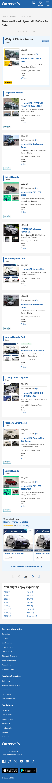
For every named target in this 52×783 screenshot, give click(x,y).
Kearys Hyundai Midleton (15, 522)
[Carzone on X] (15, 763)
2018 (6, 602)
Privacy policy (7, 647)
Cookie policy (7, 652)
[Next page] (33, 576)
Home (4, 17)
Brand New (31, 616)
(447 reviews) (24, 526)
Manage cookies (8, 669)
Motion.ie (5, 737)
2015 (29, 595)
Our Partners (7, 643)
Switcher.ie (6, 723)
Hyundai (22, 17)
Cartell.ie (5, 710)
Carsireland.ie (7, 715)
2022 (6, 609)
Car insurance (7, 694)
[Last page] (39, 576)
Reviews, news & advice (10, 685)
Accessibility (6, 665)
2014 (6, 595)
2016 (6, 599)
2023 (29, 609)
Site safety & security (10, 656)
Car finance (6, 690)
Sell (34, 6)
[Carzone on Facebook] (4, 763)
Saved (40, 6)
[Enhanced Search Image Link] (8, 62)
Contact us (6, 634)
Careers (5, 638)
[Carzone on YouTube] (21, 763)
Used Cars (13, 17)
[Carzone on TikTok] (33, 763)
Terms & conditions (9, 660)
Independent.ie (7, 719)
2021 (29, 606)
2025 (29, 613)
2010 (6, 592)
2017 (29, 599)
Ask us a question (8, 699)
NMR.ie (5, 732)
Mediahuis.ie (6, 728)
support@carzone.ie (14, 754)
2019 (29, 602)
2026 (6, 616)
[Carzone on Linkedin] (27, 763)
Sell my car (6, 681)
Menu (48, 6)
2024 (6, 613)
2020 (6, 606)
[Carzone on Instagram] (10, 763)
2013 (29, 592)
